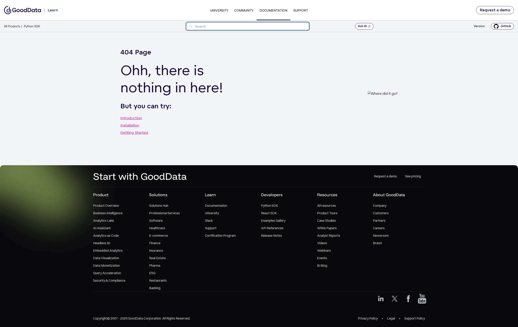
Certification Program (220, 235)
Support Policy (414, 318)
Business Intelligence (108, 213)
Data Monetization (106, 265)
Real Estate (157, 258)
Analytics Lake (103, 220)
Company (379, 205)
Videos (322, 243)
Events (322, 258)
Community (244, 10)
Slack (209, 220)
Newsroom (381, 235)
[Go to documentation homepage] (22, 10)
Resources (327, 194)
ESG (152, 273)
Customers (381, 213)
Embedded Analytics (108, 250)
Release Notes (271, 235)
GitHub (506, 26)
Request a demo (495, 10)
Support (300, 10)
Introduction (131, 118)
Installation (129, 125)
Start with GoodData (140, 176)
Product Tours (327, 213)
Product (100, 194)
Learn (210, 194)
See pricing (413, 176)
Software (156, 220)
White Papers (327, 228)
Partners (379, 220)
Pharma (154, 265)
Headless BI (101, 243)
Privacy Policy (368, 318)
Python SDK (269, 205)
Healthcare (157, 228)
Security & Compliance (109, 280)
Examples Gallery (273, 220)
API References (272, 228)
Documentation (273, 10)
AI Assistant (102, 228)
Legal (391, 318)
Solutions (158, 194)
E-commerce (158, 235)
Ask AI (362, 26)
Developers (271, 194)
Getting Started (134, 132)
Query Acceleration (107, 273)
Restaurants (158, 280)
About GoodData (389, 194)
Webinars (324, 250)
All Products (12, 26)
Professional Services (164, 213)
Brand (377, 243)
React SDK (269, 213)
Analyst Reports (328, 235)
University (219, 10)
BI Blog (322, 265)
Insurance (156, 250)
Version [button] (479, 26)
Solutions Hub (158, 205)
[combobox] (247, 26)
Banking (154, 288)
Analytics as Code (106, 235)
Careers (379, 228)
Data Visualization (106, 258)
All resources (326, 205)
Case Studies (326, 220)
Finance (154, 243)
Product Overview (106, 205)
